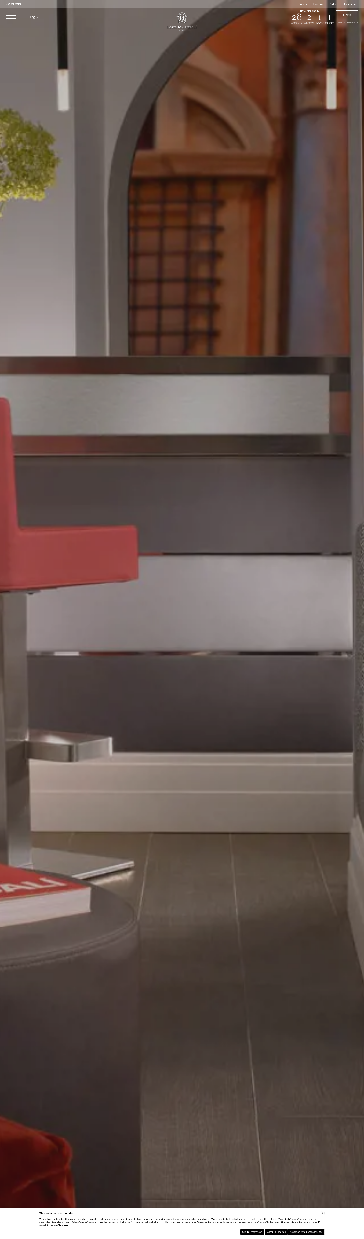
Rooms (303, 4)
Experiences (351, 4)
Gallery (334, 4)
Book (347, 15)
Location (318, 4)
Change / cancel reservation (347, 22)
